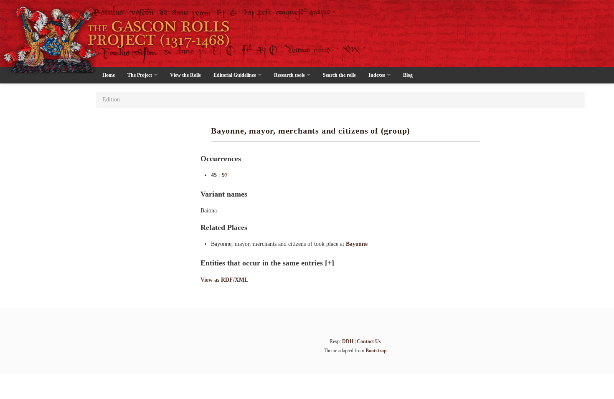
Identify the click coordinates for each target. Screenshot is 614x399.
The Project (140, 75)
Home (108, 75)
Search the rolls (339, 75)
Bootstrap (376, 351)
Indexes (377, 75)
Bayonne (357, 244)
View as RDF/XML (224, 280)
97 (225, 175)
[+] (329, 263)
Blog (408, 75)
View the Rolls (185, 75)
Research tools (290, 75)
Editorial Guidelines (235, 75)
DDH (347, 341)
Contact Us (369, 341)
